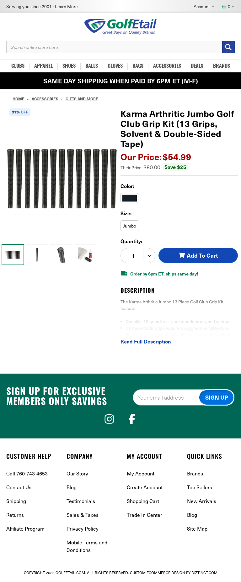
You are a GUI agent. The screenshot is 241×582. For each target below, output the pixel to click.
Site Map (197, 528)
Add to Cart (201, 255)
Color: (127, 185)
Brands (221, 66)
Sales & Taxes (83, 514)
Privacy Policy (83, 528)
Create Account (145, 487)
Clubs (17, 66)
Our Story (77, 473)
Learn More (66, 6)
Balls (91, 66)
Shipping (16, 501)
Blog (72, 487)
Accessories (167, 66)
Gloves (115, 66)
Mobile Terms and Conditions (87, 546)
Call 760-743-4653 (27, 473)
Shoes (69, 66)
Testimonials (81, 501)
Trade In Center (144, 514)
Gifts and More (82, 98)
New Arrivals (201, 501)
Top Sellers (199, 487)
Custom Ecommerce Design (157, 572)
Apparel (43, 66)
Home (18, 98)
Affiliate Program (25, 528)
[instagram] (109, 419)
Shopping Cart (143, 501)
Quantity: (131, 241)
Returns (15, 514)
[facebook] (132, 419)
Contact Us (18, 487)
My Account (140, 473)
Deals (197, 66)
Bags (137, 66)
